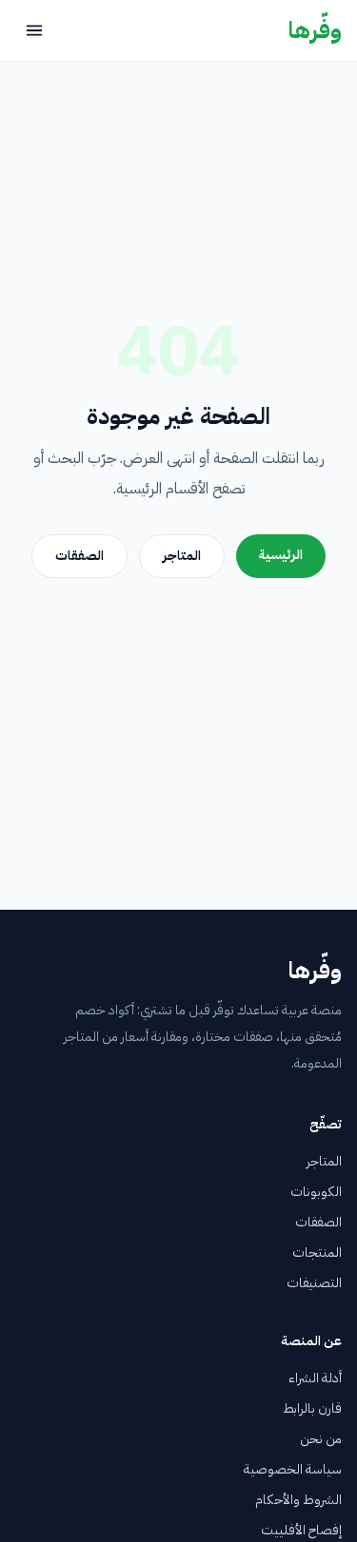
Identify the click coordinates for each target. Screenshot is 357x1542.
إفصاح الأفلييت (301, 1530)
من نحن (321, 1439)
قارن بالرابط (312, 1408)
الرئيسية (281, 555)
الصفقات (79, 556)
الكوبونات (316, 1192)
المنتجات (317, 1253)
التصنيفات (314, 1283)
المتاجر (182, 556)
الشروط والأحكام (298, 1500)
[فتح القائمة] (34, 30)
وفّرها (315, 30)
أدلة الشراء (315, 1378)
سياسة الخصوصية (293, 1469)
